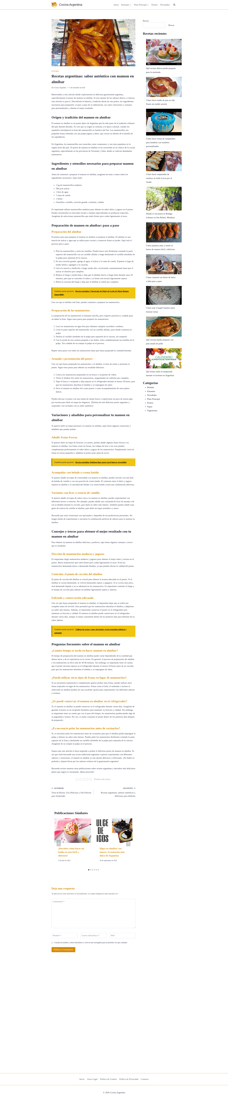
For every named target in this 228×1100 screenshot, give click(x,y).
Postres (155, 5)
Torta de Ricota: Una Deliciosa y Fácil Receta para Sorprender (71, 792)
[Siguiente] (128, 843)
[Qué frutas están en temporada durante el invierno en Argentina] (164, 358)
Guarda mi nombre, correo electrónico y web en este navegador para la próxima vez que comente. (90, 943)
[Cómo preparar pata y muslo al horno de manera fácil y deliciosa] (164, 232)
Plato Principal (153, 399)
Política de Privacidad (128, 1079)
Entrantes (151, 391)
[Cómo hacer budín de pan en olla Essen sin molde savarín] (164, 87)
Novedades (165, 5)
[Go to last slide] (59, 843)
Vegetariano (152, 410)
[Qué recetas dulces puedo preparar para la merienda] (164, 52)
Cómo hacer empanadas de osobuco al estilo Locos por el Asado (159, 178)
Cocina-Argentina (60, 88)
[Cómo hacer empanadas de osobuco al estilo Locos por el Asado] (164, 161)
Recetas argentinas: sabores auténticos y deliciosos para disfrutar (118, 792)
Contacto (145, 1079)
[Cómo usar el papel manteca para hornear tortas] (164, 295)
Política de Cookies (108, 1079)
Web (113, 935)
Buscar (146, 21)
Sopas (149, 406)
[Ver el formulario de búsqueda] (174, 5)
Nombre (57, 935)
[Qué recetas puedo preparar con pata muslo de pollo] (164, 326)
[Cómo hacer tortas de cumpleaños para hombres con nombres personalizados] (164, 122)
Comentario (58, 901)
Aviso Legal (92, 1079)
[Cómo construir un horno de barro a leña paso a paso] (164, 264)
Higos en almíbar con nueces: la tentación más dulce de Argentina (112, 852)
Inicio (116, 5)
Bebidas (150, 387)
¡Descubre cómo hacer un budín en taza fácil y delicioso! (71, 852)
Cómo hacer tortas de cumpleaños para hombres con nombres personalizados (160, 142)
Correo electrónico (90, 935)
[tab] (88, 869)
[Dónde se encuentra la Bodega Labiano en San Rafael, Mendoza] (164, 198)
